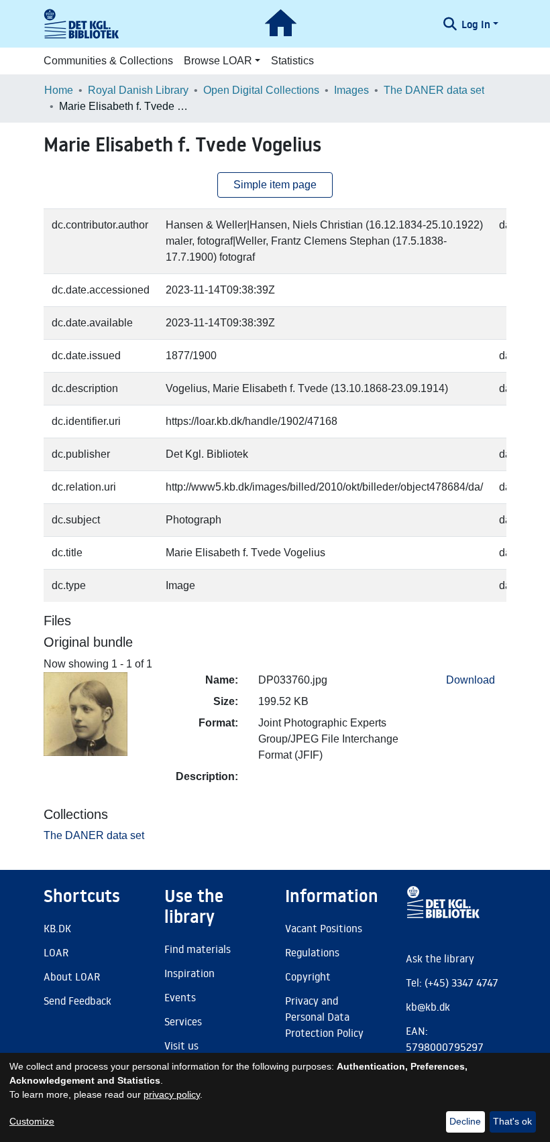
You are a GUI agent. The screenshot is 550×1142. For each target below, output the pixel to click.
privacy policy (172, 1094)
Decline (465, 1121)
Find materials (197, 949)
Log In (475, 24)
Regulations (312, 952)
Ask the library (440, 958)
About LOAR (72, 976)
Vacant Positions (323, 928)
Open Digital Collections (261, 90)
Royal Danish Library (138, 90)
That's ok (512, 1121)
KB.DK (57, 928)
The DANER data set (434, 90)
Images (351, 90)
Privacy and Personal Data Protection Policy (324, 1016)
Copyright (308, 976)
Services (183, 1021)
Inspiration (189, 973)
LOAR (56, 952)
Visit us (181, 1045)
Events (180, 997)
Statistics (292, 60)
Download (470, 680)
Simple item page (275, 184)
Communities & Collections (108, 60)
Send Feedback (77, 1000)
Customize (31, 1121)
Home (58, 90)
